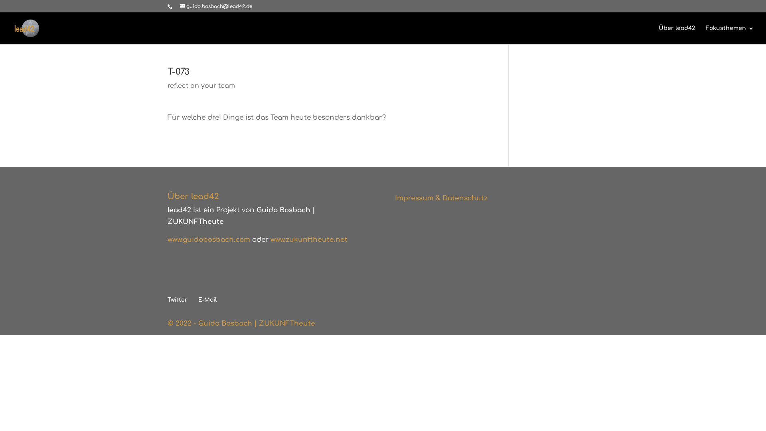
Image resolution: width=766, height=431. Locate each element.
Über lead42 (677, 28)
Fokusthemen (726, 28)
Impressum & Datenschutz (441, 198)
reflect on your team (201, 85)
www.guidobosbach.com (209, 239)
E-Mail (207, 300)
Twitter (178, 300)
